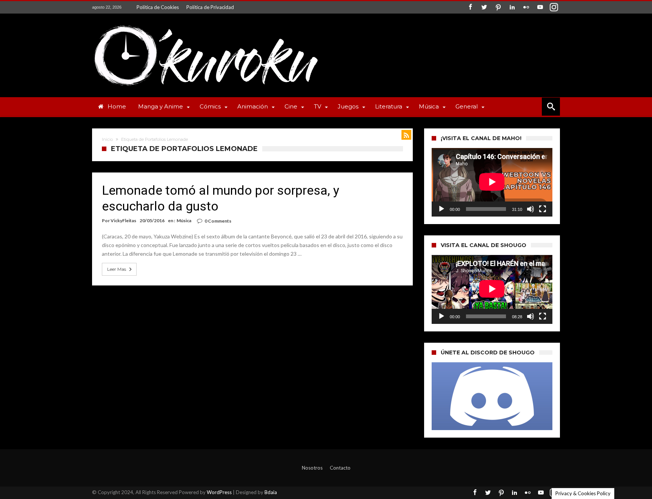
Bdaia (270, 492)
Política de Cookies (158, 7)
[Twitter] (484, 7)
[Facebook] (470, 7)
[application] (492, 182)
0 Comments (218, 221)
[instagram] (554, 7)
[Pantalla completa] (542, 209)
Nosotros (312, 468)
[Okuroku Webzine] (205, 24)
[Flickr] (526, 7)
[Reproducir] (441, 209)
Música (184, 220)
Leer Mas (116, 269)
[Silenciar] (530, 209)
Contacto (340, 468)
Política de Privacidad (210, 7)
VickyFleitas (123, 220)
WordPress (219, 492)
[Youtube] (540, 7)
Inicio (107, 139)
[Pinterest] (498, 7)
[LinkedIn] (512, 7)
